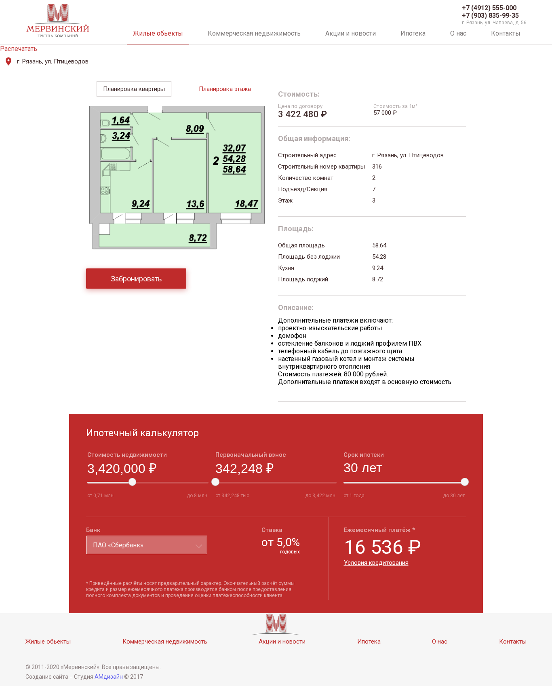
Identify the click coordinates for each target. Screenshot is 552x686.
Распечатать (18, 49)
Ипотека (413, 33)
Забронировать (136, 278)
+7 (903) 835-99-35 (490, 15)
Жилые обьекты (158, 33)
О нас (458, 33)
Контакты (505, 33)
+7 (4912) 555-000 (489, 8)
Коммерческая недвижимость (254, 33)
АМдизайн (109, 676)
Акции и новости (350, 33)
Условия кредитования (376, 562)
